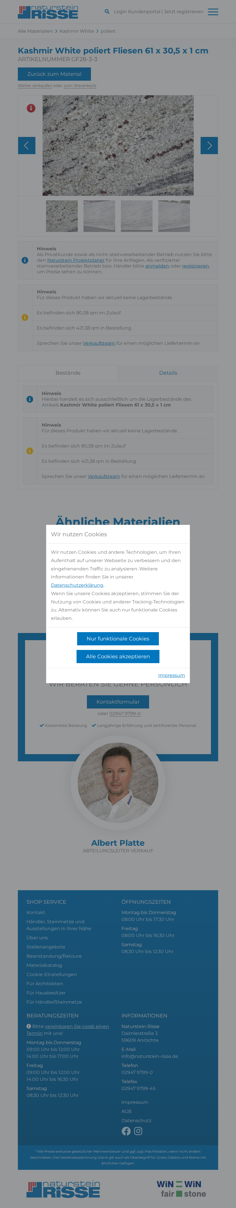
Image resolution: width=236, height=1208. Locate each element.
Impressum (171, 675)
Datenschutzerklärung (77, 585)
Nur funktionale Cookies (118, 639)
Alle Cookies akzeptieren (118, 656)
